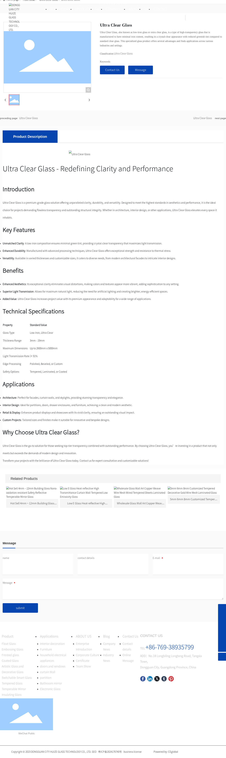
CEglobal (173, 752)
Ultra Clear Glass (123, 53)
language (207, 18)
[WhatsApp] (222, 640)
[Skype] (222, 608)
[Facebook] (142, 678)
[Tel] (222, 632)
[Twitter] (157, 678)
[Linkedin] (150, 678)
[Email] (222, 624)
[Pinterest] (171, 678)
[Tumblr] (164, 678)
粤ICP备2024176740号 (110, 752)
